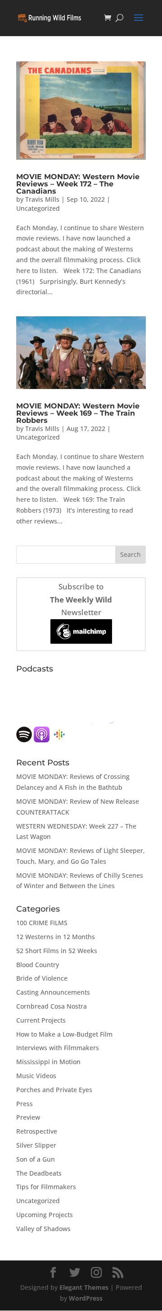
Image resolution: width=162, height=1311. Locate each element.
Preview (28, 1117)
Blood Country (37, 964)
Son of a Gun (35, 1159)
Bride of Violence (42, 978)
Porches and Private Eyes (54, 1089)
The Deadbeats (39, 1173)
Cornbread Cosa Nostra (51, 1006)
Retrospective (36, 1131)
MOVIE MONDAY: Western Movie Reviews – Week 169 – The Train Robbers (78, 413)
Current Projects (41, 1020)
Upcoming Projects (44, 1214)
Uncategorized (38, 208)
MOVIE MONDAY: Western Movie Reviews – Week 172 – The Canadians (78, 183)
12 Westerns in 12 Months (55, 936)
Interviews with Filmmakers (57, 1047)
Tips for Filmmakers (46, 1186)
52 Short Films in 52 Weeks (56, 950)
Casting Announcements (53, 992)
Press (24, 1103)
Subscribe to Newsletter (81, 599)
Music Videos (36, 1075)
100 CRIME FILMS (42, 922)
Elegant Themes (83, 1287)
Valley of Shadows (43, 1228)
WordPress (86, 1298)
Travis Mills (42, 199)
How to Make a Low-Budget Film (64, 1034)
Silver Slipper (36, 1145)
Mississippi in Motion (48, 1061)
